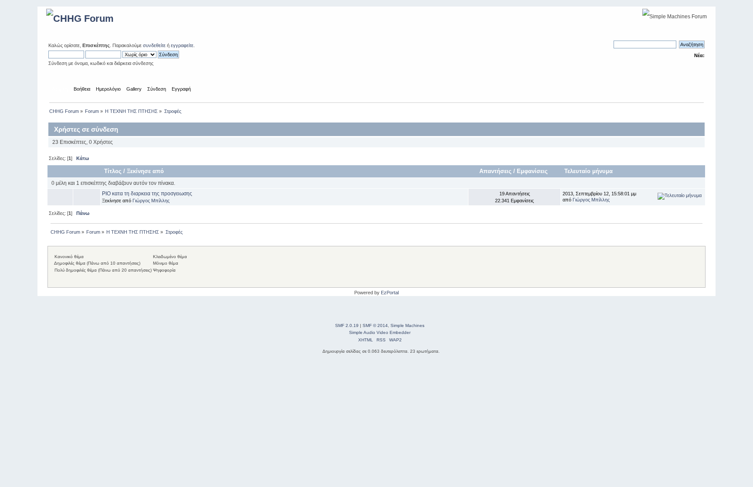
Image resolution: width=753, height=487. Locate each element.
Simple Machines (407, 325)
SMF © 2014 (375, 325)
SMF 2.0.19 (347, 325)
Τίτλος (113, 171)
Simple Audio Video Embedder (379, 332)
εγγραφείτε (182, 45)
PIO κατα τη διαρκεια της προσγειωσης (147, 194)
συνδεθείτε (154, 45)
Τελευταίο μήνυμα (588, 171)
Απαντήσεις (495, 171)
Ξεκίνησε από (145, 171)
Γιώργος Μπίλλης (151, 200)
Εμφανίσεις (533, 171)
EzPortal (390, 292)
